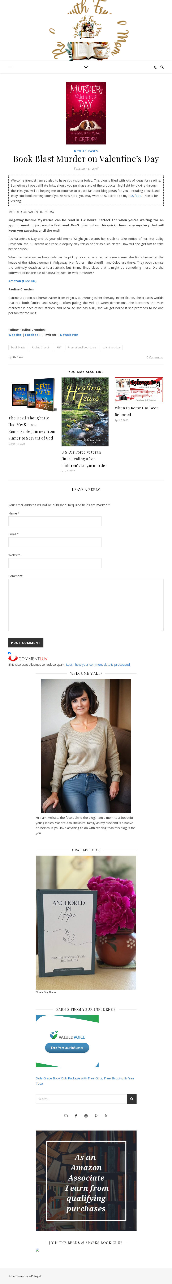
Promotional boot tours (82, 347)
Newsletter (69, 335)
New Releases (86, 151)
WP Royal (35, 1276)
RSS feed (134, 195)
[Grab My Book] (86, 923)
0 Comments (155, 357)
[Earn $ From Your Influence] (86, 1041)
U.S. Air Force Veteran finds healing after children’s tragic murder (84, 459)
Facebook (32, 335)
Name (14, 513)
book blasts (18, 347)
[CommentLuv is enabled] (86, 659)
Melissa (18, 357)
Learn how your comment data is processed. (98, 664)
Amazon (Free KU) (22, 281)
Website (15, 335)
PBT (59, 347)
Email (13, 534)
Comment (15, 576)
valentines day (111, 347)
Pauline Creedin (41, 347)
